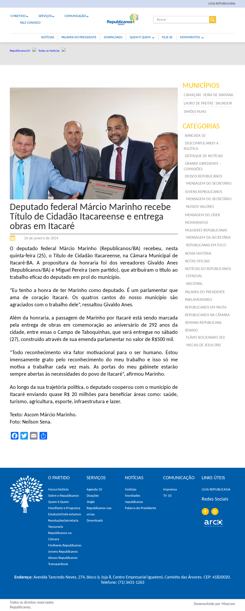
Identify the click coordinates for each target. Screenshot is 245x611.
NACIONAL (194, 284)
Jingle (91, 502)
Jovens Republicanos (63, 552)
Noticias (130, 489)
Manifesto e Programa (64, 508)
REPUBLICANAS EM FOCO (206, 245)
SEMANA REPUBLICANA (203, 323)
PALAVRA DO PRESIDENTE (78, 37)
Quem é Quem (58, 502)
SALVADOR (224, 103)
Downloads (95, 521)
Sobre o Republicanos (63, 496)
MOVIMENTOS (190, 37)
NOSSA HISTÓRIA (198, 254)
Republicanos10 (21, 50)
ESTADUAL (194, 276)
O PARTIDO (18, 16)
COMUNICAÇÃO (75, 16)
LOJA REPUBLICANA (221, 4)
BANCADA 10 (195, 136)
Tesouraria (55, 527)
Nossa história (58, 489)
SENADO (191, 330)
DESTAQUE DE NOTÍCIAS (204, 156)
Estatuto (54, 514)
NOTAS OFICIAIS (197, 261)
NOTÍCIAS (47, 37)
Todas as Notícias (50, 50)
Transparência (58, 564)
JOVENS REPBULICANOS (203, 192)
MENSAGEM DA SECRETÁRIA (208, 238)
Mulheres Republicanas (64, 545)
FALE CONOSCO (30, 23)
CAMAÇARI (192, 95)
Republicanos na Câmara (60, 536)
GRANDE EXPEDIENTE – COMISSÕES (202, 166)
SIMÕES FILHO (195, 112)
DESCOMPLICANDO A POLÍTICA (201, 146)
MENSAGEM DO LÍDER (202, 215)
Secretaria (71, 521)
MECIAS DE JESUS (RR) (203, 345)
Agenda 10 (94, 489)
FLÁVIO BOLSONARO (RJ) (205, 338)
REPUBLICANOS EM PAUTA (205, 307)
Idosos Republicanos (63, 558)
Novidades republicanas (134, 499)
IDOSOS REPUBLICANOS (203, 176)
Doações (93, 496)
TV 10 (167, 496)
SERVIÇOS (45, 16)
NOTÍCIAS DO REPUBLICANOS (208, 269)
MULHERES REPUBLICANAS (206, 230)
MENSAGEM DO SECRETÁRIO (209, 184)
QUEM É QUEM (140, 37)
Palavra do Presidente (140, 508)
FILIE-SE (167, 37)
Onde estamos (70, 514)
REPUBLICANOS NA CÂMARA (207, 315)
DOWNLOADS (113, 37)
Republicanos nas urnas (99, 511)
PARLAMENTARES (198, 300)
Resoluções (56, 521)
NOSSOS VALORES (200, 207)
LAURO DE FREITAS (198, 103)
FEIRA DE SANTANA (218, 95)
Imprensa (170, 489)
